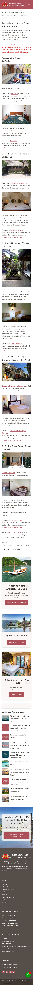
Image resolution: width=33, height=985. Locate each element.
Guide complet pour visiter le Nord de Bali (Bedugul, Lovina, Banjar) (20, 772)
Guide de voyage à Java (9, 920)
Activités (4, 884)
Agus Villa (9, 57)
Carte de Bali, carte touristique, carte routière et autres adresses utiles (20, 728)
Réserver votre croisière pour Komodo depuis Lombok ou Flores (20, 718)
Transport (5, 902)
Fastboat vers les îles (8, 889)
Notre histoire (6, 938)
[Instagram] (10, 972)
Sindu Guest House (14, 153)
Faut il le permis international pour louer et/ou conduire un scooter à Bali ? (19, 745)
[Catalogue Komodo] (16, 569)
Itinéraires (5, 892)
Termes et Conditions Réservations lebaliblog (15, 946)
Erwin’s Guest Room (14, 446)
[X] (7, 972)
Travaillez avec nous (8, 941)
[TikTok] (13, 972)
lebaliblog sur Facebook (14, 532)
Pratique (4, 900)
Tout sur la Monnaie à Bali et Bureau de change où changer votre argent (19, 781)
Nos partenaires (7, 943)
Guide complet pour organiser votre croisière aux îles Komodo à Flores (20, 755)
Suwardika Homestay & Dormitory (13, 386)
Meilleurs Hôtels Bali (8, 897)
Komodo (4, 894)
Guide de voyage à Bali (8, 915)
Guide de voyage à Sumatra (10, 925)
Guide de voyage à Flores (9, 918)
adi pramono (7, 983)
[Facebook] (3, 972)
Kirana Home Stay (13, 243)
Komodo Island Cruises (8, 951)
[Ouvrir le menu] (29, 4)
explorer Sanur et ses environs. (12, 148)
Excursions (5, 886)
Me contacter (6, 949)
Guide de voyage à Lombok (10, 923)
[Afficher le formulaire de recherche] (25, 4)
